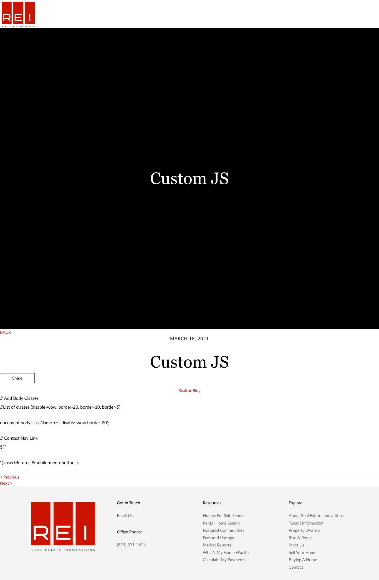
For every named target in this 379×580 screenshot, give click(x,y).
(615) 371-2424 (131, 544)
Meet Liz (297, 545)
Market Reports (296, 13)
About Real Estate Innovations (316, 515)
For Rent (211, 13)
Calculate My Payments (224, 559)
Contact (345, 13)
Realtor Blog (189, 390)
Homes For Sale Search (224, 515)
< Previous (9, 477)
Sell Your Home (303, 552)
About (324, 13)
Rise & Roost (261, 13)
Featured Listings (218, 537)
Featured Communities (223, 530)
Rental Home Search (221, 523)
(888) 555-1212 (335, 408)
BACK (5, 332)
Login (366, 13)
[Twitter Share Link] (17, 393)
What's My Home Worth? (226, 552)
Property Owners (304, 530)
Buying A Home (303, 559)
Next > (6, 483)
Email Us (125, 515)
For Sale (235, 13)
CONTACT (299, 408)
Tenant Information (306, 523)
